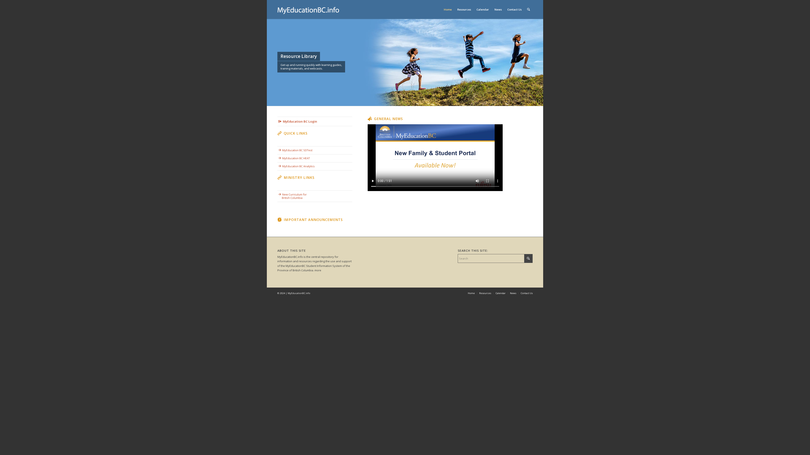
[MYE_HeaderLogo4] (309, 9)
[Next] (539, 62)
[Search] (528, 9)
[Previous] (270, 62)
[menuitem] (448, 9)
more (318, 270)
